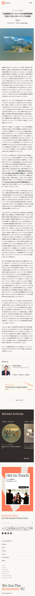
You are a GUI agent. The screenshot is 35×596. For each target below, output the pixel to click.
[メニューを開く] (30, 2)
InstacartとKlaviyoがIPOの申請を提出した (17, 182)
